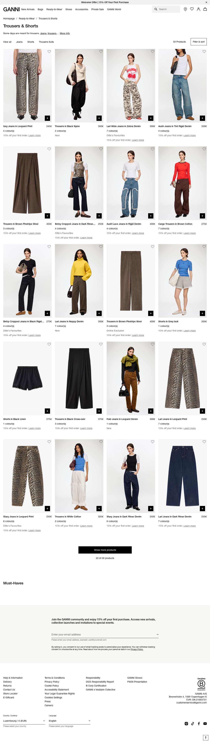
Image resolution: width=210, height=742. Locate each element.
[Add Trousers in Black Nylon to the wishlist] (100, 51)
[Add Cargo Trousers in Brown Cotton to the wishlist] (204, 149)
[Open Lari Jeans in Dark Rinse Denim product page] (182, 476)
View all (7, 41)
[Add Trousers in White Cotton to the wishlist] (100, 441)
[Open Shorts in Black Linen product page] (27, 378)
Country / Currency (10, 716)
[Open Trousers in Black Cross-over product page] (79, 378)
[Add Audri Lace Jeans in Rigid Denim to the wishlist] (152, 149)
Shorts (30, 41)
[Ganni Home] (11, 9)
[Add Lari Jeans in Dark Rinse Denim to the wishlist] (204, 441)
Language (52, 716)
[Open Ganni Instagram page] (186, 724)
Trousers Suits (46, 41)
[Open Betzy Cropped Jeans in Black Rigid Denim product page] (27, 281)
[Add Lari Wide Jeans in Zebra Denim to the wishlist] (152, 51)
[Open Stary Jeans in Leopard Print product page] (27, 476)
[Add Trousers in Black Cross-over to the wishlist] (100, 344)
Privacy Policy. (137, 649)
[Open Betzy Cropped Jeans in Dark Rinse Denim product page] (79, 183)
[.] (105, 2)
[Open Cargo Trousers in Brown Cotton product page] (182, 183)
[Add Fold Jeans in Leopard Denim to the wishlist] (152, 344)
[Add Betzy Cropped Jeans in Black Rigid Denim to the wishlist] (49, 246)
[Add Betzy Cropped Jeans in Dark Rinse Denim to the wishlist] (100, 149)
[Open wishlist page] (192, 9)
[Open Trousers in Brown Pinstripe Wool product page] (27, 183)
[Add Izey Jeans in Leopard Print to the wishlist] (49, 51)
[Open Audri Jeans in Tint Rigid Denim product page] (182, 85)
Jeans (19, 41)
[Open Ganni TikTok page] (193, 724)
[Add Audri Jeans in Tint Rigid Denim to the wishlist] (204, 51)
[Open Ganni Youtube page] (205, 724)
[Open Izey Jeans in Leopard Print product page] (27, 85)
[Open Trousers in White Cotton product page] (79, 476)
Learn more (35, 135)
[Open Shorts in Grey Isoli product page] (182, 281)
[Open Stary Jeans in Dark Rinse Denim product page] (131, 476)
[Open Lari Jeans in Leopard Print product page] (182, 378)
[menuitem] (27, 9)
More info (65, 33)
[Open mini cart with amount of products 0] (205, 9)
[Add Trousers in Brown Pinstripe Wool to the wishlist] (49, 149)
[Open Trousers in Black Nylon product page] (79, 85)
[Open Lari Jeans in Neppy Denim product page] (79, 281)
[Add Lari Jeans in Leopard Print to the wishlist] (204, 344)
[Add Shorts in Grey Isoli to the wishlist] (204, 246)
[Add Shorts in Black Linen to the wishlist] (49, 344)
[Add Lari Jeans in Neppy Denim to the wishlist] (100, 246)
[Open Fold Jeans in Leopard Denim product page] (131, 378)
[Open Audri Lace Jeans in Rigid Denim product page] (131, 183)
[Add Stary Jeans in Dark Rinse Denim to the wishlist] (152, 441)
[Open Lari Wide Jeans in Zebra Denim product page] (131, 85)
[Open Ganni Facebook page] (199, 724)
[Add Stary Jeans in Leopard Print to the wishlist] (49, 441)
